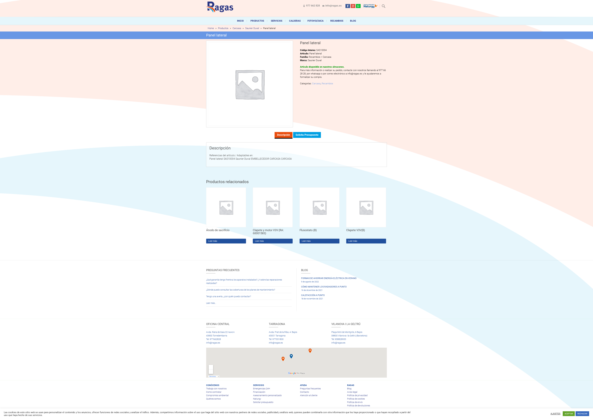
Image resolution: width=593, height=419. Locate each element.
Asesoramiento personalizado (267, 395)
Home (211, 28)
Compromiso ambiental (217, 395)
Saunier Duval (252, 28)
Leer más (212, 241)
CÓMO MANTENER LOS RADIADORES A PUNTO (324, 286)
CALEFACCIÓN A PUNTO (313, 295)
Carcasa (237, 28)
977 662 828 (313, 5)
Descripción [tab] (283, 134)
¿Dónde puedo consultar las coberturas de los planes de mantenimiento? (240, 290)
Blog (353, 20)
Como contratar (213, 392)
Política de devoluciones (358, 405)
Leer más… (211, 303)
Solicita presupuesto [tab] (307, 134)
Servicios (276, 20)
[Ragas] (220, 7)
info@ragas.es (333, 5)
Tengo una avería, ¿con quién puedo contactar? (228, 296)
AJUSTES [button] (555, 413)
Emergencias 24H (261, 388)
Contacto (304, 392)
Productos (257, 20)
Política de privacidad (357, 395)
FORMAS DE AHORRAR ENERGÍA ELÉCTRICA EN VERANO (329, 278)
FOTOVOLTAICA (315, 20)
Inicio (240, 20)
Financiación (259, 392)
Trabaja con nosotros (216, 388)
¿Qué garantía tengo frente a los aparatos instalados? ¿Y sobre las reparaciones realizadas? (244, 281)
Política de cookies (356, 399)
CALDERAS (295, 20)
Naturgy (257, 399)
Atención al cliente (308, 395)
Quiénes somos (213, 399)
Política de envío (355, 402)
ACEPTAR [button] (569, 414)
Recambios (336, 20)
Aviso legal (352, 392)
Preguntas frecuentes (310, 388)
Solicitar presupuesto (263, 402)
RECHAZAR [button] (582, 414)
